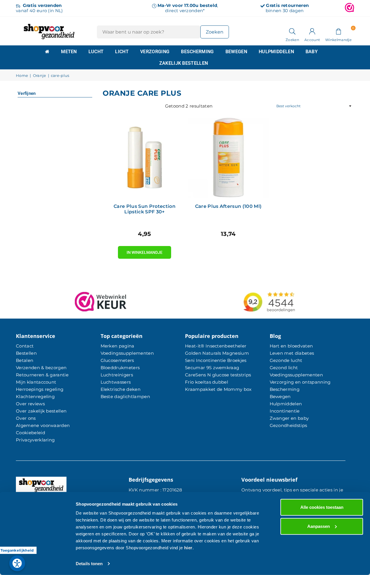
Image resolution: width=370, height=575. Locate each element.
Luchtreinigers (117, 375)
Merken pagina (117, 346)
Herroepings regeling (39, 389)
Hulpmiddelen (276, 51)
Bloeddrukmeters (120, 367)
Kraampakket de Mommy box (218, 389)
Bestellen (26, 353)
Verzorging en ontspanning (300, 382)
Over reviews (30, 403)
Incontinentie (285, 411)
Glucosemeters (117, 360)
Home (22, 75)
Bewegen (236, 51)
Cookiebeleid (30, 432)
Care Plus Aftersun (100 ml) (228, 206)
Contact (25, 346)
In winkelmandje (144, 250)
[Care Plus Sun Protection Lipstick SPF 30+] (144, 157)
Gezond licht (284, 367)
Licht (122, 51)
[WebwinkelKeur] (349, 8)
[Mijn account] (312, 31)
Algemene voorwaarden (43, 425)
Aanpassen (318, 526)
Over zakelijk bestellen (41, 411)
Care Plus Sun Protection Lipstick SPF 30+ (144, 209)
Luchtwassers (116, 382)
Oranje (39, 75)
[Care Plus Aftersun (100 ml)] (228, 157)
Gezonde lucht (286, 360)
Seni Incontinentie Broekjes (216, 360)
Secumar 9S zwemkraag (212, 367)
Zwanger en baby (289, 418)
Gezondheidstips (288, 425)
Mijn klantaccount (36, 382)
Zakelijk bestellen (183, 63)
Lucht (96, 51)
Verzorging (154, 51)
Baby (312, 51)
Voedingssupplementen (127, 353)
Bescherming (197, 51)
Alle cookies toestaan (321, 507)
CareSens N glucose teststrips (218, 375)
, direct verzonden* (188, 8)
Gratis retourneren (287, 5)
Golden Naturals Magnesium (217, 353)
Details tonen (89, 563)
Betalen (24, 360)
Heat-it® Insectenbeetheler (215, 346)
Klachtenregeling (35, 396)
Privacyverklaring (35, 440)
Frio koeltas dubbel (206, 382)
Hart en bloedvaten (291, 346)
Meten (69, 51)
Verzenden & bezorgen (41, 367)
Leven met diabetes (292, 353)
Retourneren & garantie (42, 375)
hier (188, 547)
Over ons (26, 418)
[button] (338, 31)
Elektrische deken (120, 389)
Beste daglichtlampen (125, 396)
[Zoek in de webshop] (292, 31)
